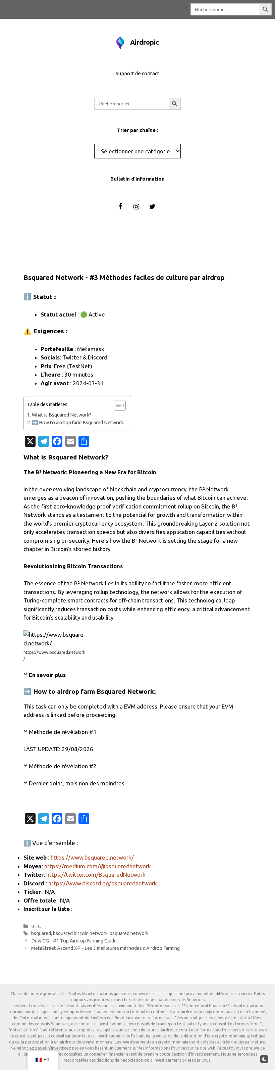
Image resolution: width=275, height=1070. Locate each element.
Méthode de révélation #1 (63, 732)
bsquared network (129, 933)
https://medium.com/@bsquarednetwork (97, 866)
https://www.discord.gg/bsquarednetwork (102, 883)
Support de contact (137, 73)
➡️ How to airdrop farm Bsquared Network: (78, 422)
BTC (36, 926)
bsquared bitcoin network (80, 933)
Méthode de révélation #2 (63, 766)
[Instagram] (136, 207)
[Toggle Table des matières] (116, 405)
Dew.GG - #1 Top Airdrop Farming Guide (74, 940)
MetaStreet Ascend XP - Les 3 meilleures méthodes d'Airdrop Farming (105, 948)
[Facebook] (120, 207)
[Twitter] (152, 207)
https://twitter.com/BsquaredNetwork (96, 874)
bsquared (41, 933)
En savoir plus (47, 675)
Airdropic (144, 42)
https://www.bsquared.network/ (92, 857)
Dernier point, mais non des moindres (76, 783)
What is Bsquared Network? (62, 415)
